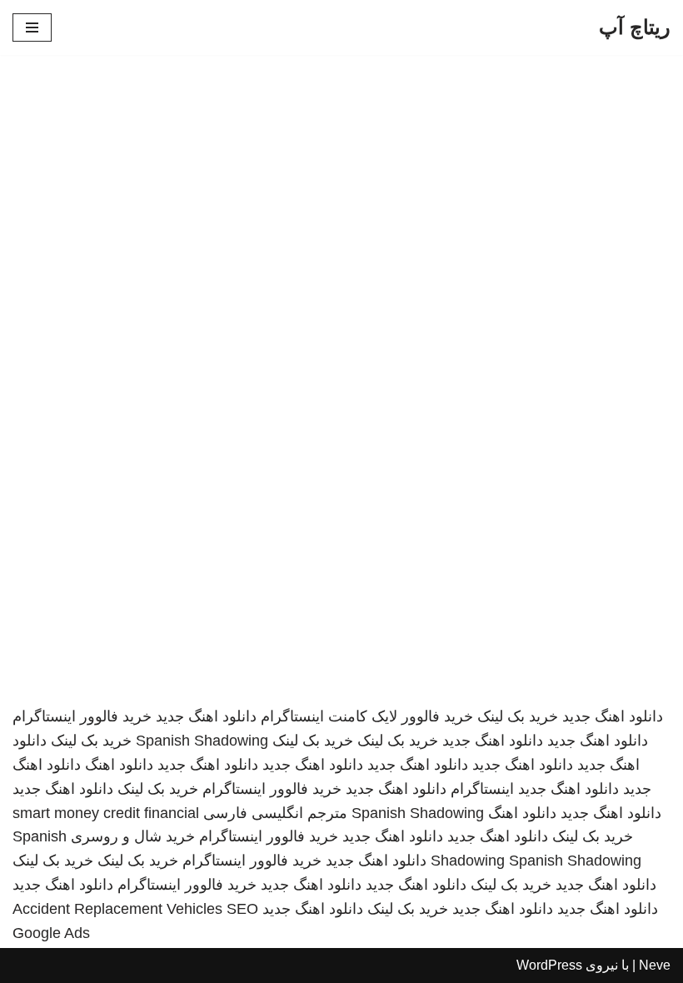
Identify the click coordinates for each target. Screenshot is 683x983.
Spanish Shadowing (202, 740)
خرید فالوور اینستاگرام (82, 716)
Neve (655, 965)
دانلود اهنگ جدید (612, 716)
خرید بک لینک (517, 716)
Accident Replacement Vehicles (117, 909)
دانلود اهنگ (119, 764)
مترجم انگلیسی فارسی (275, 813)
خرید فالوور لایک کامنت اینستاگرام (367, 716)
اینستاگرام (482, 789)
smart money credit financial (105, 813)
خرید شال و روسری (133, 836)
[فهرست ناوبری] (32, 27)
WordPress (549, 965)
